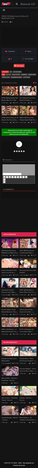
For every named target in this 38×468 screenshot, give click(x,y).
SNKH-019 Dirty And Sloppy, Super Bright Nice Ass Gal (28, 120)
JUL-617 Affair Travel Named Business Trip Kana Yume (9, 312)
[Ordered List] (15, 177)
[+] (4, 182)
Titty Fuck (26, 77)
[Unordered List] (18, 177)
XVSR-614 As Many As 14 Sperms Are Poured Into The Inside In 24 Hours (10, 120)
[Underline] (10, 177)
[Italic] (7, 177)
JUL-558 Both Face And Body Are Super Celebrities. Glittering (27, 100)
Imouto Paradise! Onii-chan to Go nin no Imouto (9, 272)
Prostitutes (6, 77)
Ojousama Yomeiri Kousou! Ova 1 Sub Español (8, 292)
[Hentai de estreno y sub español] (6, 4)
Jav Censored (17, 71)
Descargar (20, 66)
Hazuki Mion (32, 74)
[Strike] (12, 177)
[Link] (26, 177)
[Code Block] (23, 177)
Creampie (24, 74)
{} (4, 180)
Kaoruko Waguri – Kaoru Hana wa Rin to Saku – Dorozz (28, 371)
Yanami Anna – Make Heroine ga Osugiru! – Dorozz (27, 361)
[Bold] (4, 177)
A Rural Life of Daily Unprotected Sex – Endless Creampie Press (28, 312)
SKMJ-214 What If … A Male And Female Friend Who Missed (10, 331)
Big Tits (8, 74)
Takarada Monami (16, 77)
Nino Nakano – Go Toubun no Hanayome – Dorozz (27, 420)
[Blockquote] (21, 177)
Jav (11, 71)
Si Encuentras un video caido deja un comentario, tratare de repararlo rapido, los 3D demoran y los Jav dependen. (19, 132)
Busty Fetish (16, 74)
